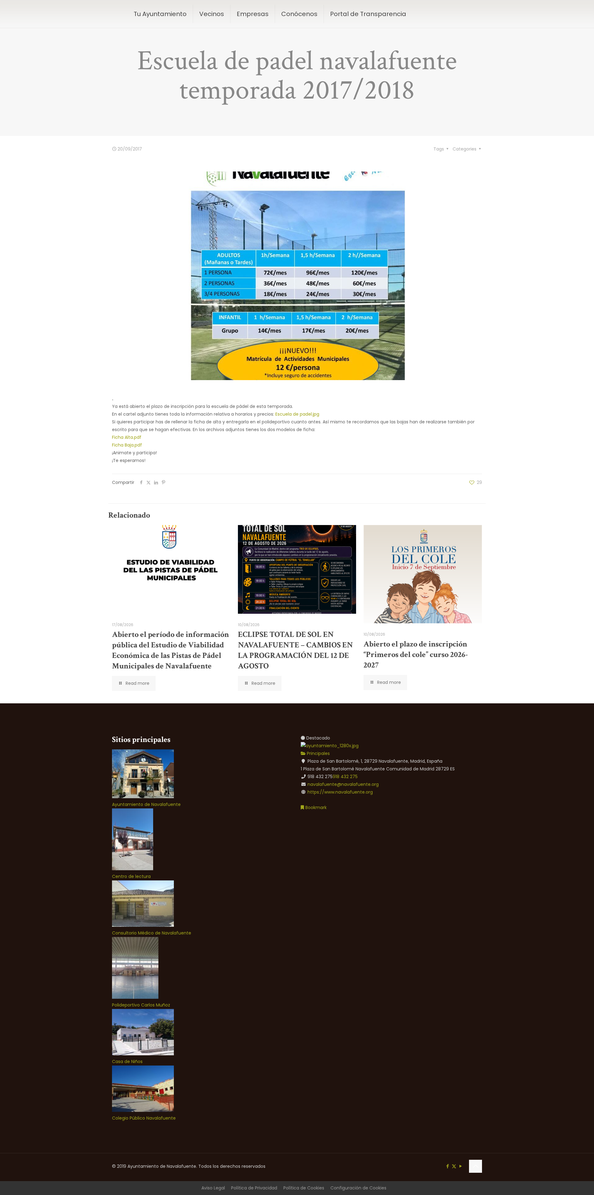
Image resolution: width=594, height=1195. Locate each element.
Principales (318, 753)
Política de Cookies (303, 1188)
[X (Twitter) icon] (454, 1166)
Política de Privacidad (254, 1188)
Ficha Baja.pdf (127, 445)
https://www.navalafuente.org (340, 792)
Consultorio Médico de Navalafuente (151, 933)
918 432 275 (345, 776)
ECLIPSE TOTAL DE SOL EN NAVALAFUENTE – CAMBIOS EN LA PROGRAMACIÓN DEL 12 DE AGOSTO (295, 650)
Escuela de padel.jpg (297, 414)
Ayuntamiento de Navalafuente (146, 804)
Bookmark (315, 807)
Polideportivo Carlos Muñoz (141, 1005)
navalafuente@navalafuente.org (343, 784)
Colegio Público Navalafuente (144, 1118)
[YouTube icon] (460, 1166)
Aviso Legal (213, 1188)
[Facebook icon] (447, 1166)
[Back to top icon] (475, 1166)
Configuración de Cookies (358, 1188)
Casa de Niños (127, 1061)
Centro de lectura (131, 876)
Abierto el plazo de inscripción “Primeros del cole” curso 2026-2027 (416, 654)
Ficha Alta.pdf (126, 437)
